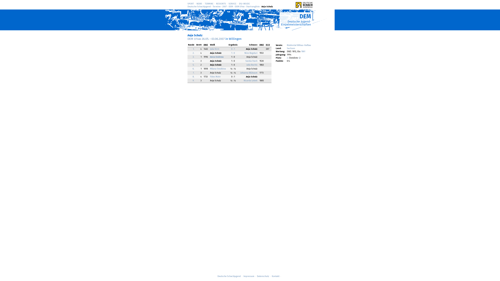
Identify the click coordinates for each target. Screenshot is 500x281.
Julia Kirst (214, 49)
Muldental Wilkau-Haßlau (299, 45)
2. (287, 58)
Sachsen (291, 48)
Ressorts (221, 4)
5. (193, 65)
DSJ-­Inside (244, 4)
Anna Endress (217, 57)
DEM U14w (239, 7)
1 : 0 (233, 53)
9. (193, 81)
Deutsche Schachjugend (199, 7)
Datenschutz (263, 276)
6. (193, 69)
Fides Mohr (215, 77)
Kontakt (275, 276)
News (199, 4)
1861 (303, 51)
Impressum (248, 276)
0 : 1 (233, 49)
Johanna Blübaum (248, 73)
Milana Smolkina (218, 69)
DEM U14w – (206, 38)
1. (193, 49)
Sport (191, 4)
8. (193, 77)
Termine (209, 4)
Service (232, 4)
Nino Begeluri (250, 53)
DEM (231, 7)
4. (193, 61)
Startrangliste (253, 7)
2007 (224, 7)
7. (193, 73)
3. (193, 57)
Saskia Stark (251, 61)
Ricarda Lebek (250, 81)
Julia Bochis (251, 65)
